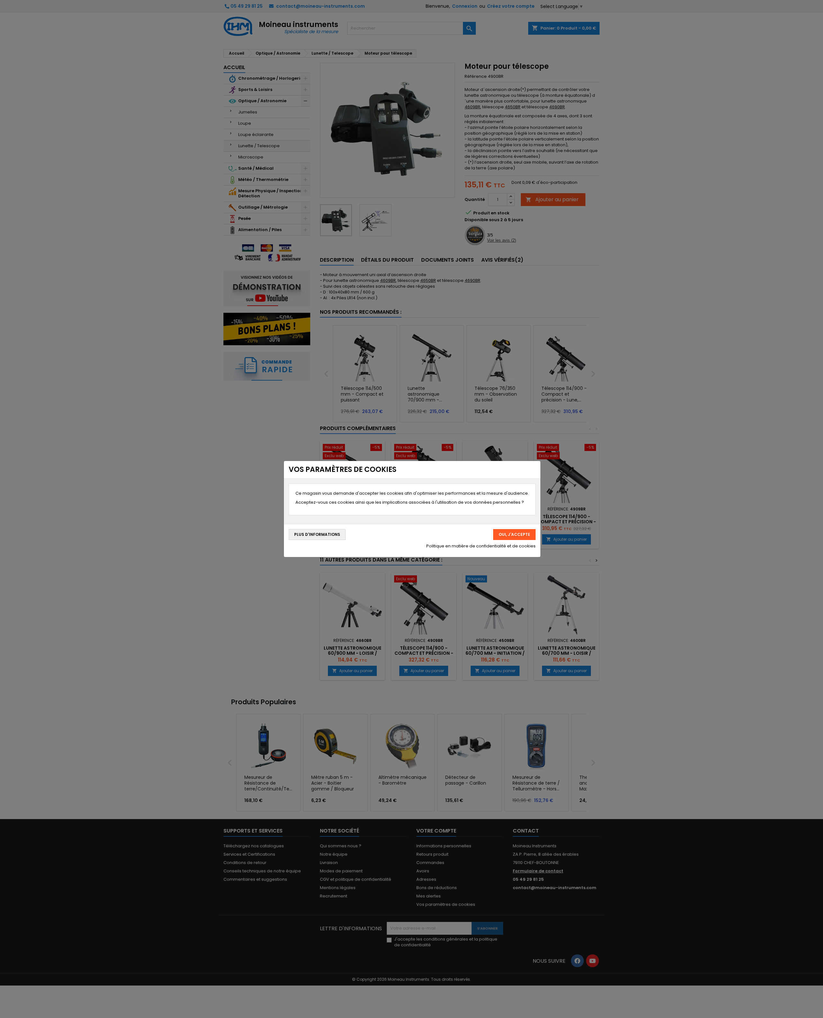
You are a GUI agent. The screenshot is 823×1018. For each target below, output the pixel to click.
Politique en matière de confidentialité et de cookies (481, 546)
